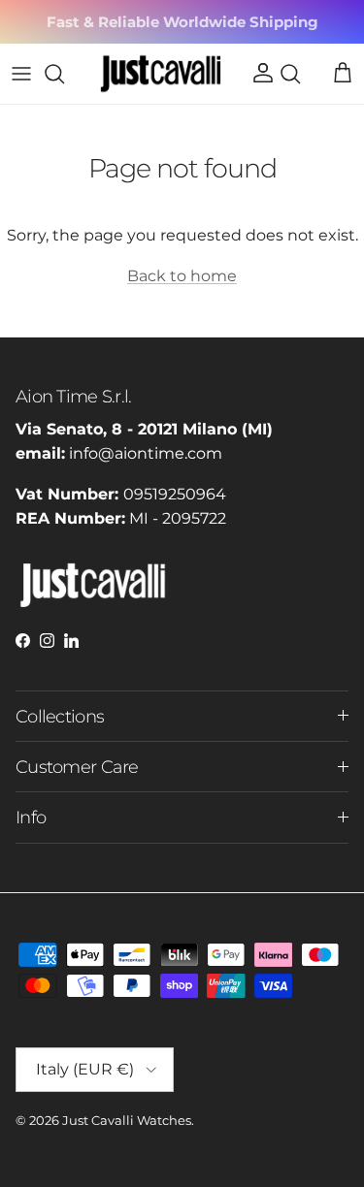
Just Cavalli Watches (126, 1120)
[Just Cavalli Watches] (160, 73)
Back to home (182, 276)
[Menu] (21, 73)
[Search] (64, 73)
